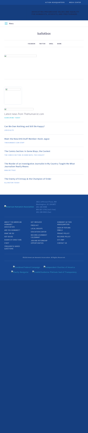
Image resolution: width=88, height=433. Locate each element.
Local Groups (37, 229)
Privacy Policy (63, 233)
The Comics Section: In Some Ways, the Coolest (27, 151)
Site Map (60, 240)
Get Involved (36, 222)
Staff (6, 243)
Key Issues (8, 237)
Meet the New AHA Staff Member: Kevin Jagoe (26, 138)
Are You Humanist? (12, 230)
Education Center (38, 232)
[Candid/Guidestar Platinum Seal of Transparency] (54, 272)
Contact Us (62, 243)
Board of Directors (13, 240)
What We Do (9, 233)
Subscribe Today (12, 118)
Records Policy (63, 237)
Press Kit (35, 225)
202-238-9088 (41, 207)
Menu (6, 24)
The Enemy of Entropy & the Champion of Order (27, 178)
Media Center (75, 2)
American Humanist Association (13, 12)
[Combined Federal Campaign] (26, 267)
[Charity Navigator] (20, 272)
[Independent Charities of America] (59, 267)
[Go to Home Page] (19, 206)
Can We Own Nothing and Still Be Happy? (24, 126)
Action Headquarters (55, 2)
